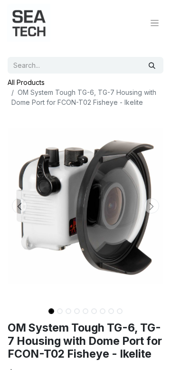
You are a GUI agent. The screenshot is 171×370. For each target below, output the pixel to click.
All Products (26, 82)
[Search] (152, 65)
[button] (19, 205)
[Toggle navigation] (154, 23)
